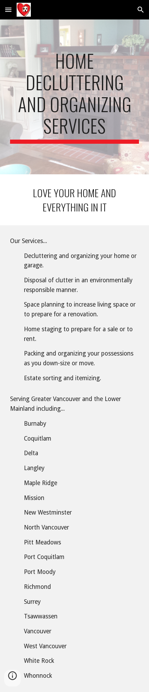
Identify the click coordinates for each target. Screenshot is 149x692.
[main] (74, 97)
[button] (8, 9)
